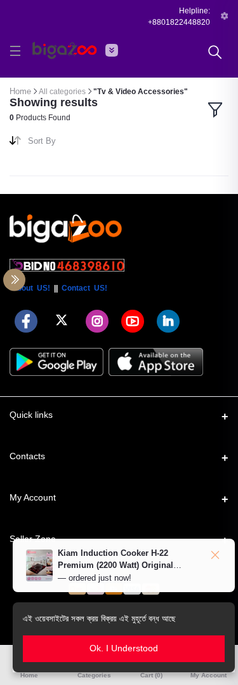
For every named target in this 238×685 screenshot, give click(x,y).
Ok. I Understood (123, 648)
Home (20, 91)
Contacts (27, 456)
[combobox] (68, 143)
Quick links (31, 415)
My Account (33, 497)
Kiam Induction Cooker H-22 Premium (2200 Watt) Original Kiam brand (115, 565)
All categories (62, 91)
